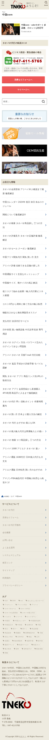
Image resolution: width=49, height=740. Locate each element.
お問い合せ (7, 540)
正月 (38, 637)
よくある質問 (8, 548)
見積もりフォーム (10, 517)
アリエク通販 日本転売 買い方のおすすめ (22, 470)
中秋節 (19, 625)
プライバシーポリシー (12, 585)
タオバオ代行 (8, 510)
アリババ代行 (22, 605)
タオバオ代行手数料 (11, 525)
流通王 (7, 641)
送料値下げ (28, 649)
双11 (6, 629)
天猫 (41, 633)
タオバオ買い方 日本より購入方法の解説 (22, 414)
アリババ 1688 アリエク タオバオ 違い (21, 448)
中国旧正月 (9, 625)
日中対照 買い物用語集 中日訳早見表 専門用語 (23, 331)
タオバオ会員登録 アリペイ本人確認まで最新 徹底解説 (23, 191)
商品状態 (35, 629)
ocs (21, 601)
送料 (17, 649)
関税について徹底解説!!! (14, 214)
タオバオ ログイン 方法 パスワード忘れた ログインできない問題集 (23, 344)
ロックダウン (32, 617)
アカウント (9, 605)
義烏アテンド (10, 645)
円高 (39, 625)
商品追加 (8, 633)
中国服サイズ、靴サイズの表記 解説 (20, 283)
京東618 (30, 625)
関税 (6, 653)
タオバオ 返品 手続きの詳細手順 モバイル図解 (23, 365)
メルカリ (8, 617)
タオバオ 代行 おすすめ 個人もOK (19, 423)
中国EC (7, 621)
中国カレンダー (20, 621)
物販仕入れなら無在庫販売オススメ (20, 312)
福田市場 (30, 641)
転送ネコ (36, 645)
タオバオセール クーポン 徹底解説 (19, 248)
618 (6, 601)
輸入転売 (8, 649)
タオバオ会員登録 (11, 613)
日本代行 (20, 637)
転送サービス (24, 645)
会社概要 (6, 533)
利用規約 (6, 578)
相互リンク (7, 563)
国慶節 (18, 633)
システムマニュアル (11, 555)
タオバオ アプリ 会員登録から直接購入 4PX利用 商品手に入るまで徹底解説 (21, 391)
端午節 (40, 641)
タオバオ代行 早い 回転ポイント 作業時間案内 (23, 403)
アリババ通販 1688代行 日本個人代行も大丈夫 (23, 459)
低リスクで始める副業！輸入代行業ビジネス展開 (23, 293)
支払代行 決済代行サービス (16, 321)
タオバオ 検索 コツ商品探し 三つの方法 (22, 440)
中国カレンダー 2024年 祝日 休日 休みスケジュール (23, 204)
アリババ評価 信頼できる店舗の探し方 (21, 265)
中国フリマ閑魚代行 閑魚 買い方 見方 (21, 257)
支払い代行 (9, 637)
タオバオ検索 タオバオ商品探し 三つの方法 (22, 225)
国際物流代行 (30, 633)
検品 (30, 637)
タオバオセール (10, 609)
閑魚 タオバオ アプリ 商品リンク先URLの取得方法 (23, 378)
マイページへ (23, 89)
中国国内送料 (36, 621)
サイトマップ (8, 570)
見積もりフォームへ (23, 79)
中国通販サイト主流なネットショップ (21, 274)
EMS (14, 601)
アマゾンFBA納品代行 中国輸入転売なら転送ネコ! (23, 480)
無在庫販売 (18, 641)
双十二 (24, 629)
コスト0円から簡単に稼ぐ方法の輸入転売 (22, 304)
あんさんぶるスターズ (36, 601)
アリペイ (35, 605)
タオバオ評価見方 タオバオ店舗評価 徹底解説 (22, 238)
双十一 (15, 629)
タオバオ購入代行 (28, 613)
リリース (19, 617)
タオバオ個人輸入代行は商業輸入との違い (23, 431)
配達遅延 (39, 649)
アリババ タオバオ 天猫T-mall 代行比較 (21, 355)
